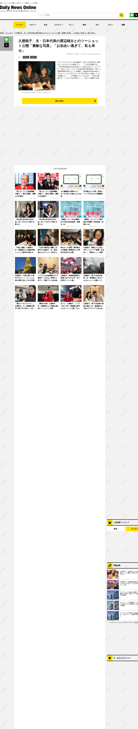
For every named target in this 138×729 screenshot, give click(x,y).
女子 (97, 25)
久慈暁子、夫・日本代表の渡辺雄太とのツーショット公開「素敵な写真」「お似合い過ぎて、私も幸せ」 (58, 45)
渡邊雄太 (26, 57)
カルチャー (58, 25)
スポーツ (32, 25)
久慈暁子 (33, 57)
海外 (84, 25)
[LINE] (132, 15)
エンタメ (19, 25)
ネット (71, 25)
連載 (123, 25)
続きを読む (59, 101)
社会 (45, 25)
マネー (110, 25)
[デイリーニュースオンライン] (18, 8)
